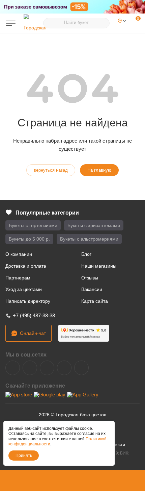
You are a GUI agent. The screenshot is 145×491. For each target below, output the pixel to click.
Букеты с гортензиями (33, 225)
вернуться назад (51, 170)
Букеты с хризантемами (93, 225)
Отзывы (89, 277)
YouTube (47, 368)
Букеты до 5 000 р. (29, 239)
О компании (18, 254)
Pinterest (81, 368)
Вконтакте (12, 368)
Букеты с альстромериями (89, 239)
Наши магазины (98, 266)
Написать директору (27, 301)
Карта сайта (94, 301)
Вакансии (91, 289)
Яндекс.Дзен (64, 368)
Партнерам (17, 277)
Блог (86, 254)
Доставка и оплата (25, 266)
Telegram (30, 368)
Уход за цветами (23, 289)
